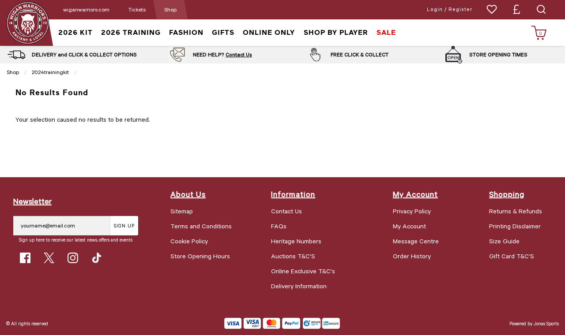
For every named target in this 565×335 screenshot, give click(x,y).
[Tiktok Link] (96, 258)
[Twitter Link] (49, 258)
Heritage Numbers (296, 241)
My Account (409, 226)
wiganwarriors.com (86, 9)
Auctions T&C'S (293, 256)
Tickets (137, 9)
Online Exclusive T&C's (303, 271)
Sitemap (181, 211)
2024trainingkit (50, 71)
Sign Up (124, 225)
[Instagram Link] (73, 258)
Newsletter (32, 201)
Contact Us (239, 54)
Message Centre (416, 241)
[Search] (541, 9)
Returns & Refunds (515, 211)
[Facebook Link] (25, 258)
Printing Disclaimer (515, 226)
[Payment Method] (262, 323)
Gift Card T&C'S (511, 256)
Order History (412, 256)
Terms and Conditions (201, 226)
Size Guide (504, 241)
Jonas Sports (546, 323)
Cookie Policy (189, 241)
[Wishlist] (491, 9)
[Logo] (27, 22)
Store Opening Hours (200, 256)
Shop (170, 9)
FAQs (278, 226)
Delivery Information (299, 286)
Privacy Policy (412, 211)
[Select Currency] (516, 9)
